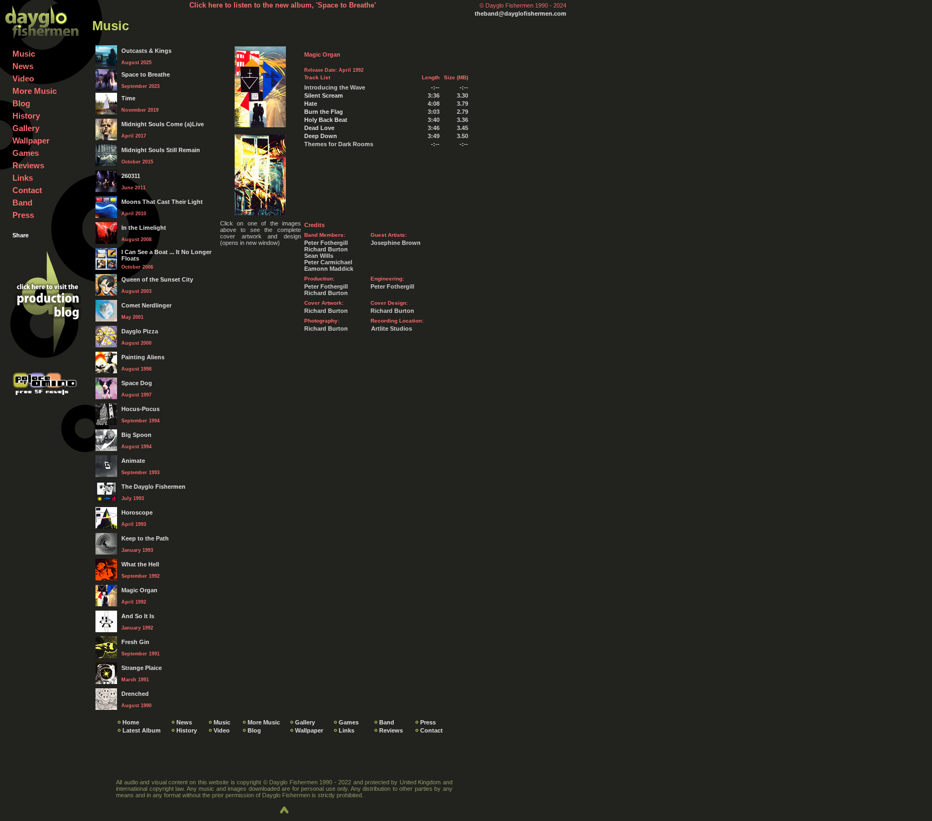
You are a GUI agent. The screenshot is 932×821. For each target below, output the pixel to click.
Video (23, 78)
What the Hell (140, 564)
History (26, 115)
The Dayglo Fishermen (153, 486)
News (22, 66)
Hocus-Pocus (140, 409)
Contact (27, 190)
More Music (34, 90)
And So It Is (137, 616)
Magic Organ (139, 590)
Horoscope (137, 512)
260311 (130, 176)
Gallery (25, 128)
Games (25, 153)
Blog (21, 103)
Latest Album (141, 730)
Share (20, 235)
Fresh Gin (135, 642)
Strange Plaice (141, 668)
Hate (310, 103)
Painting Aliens (143, 357)
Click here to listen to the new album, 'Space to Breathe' (282, 5)
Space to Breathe (145, 74)
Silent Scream (323, 95)
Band (22, 202)
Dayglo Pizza (139, 331)
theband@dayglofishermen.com (520, 13)
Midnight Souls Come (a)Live (162, 124)
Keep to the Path (145, 538)
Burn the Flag (323, 111)
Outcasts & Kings (146, 50)
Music (23, 53)
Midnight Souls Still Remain (160, 150)
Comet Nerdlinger (146, 305)
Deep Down (320, 136)
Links (22, 177)
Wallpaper (31, 140)
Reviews (28, 165)
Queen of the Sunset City (157, 279)
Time (128, 98)
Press (23, 215)
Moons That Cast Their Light (162, 202)
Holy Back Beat (325, 120)
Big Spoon (136, 435)
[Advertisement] (345, 418)
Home (130, 722)
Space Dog (136, 383)
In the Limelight (143, 227)
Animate (133, 460)
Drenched (135, 693)
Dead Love (319, 128)
